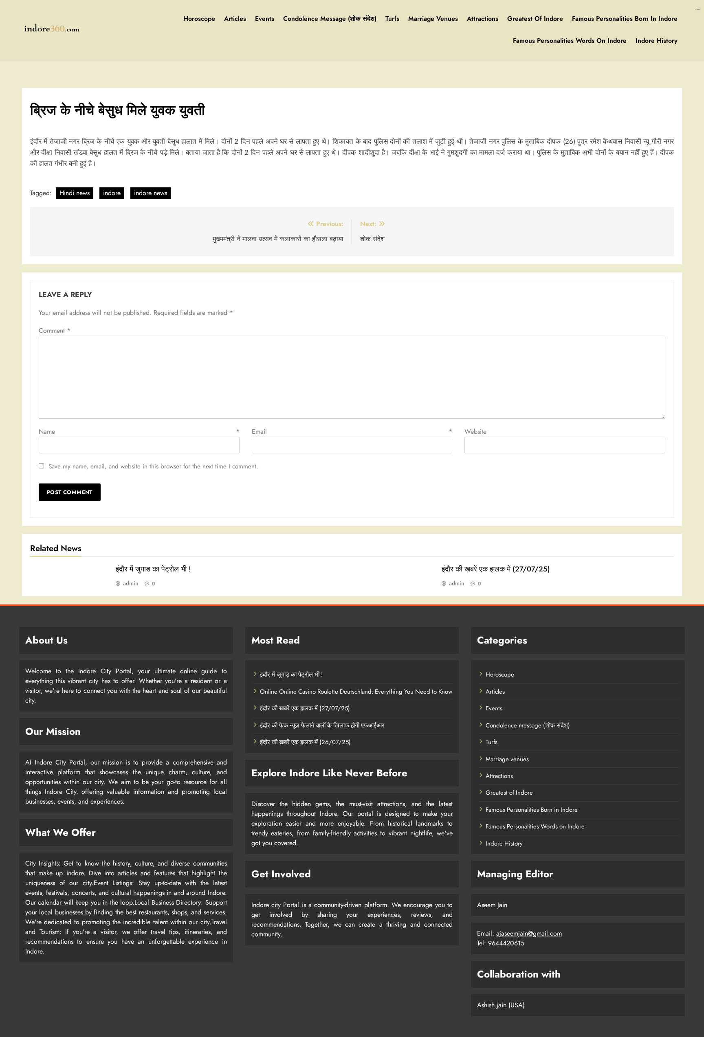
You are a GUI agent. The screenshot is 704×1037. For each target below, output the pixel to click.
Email (352, 431)
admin (131, 583)
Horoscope (199, 18)
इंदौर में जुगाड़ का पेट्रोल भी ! (153, 569)
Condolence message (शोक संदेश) (329, 18)
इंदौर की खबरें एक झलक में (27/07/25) (496, 569)
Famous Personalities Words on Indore (570, 40)
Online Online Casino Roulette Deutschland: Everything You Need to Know (356, 691)
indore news (150, 193)
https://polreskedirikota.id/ (697, 9)
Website (475, 431)
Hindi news (74, 193)
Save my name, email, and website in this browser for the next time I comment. (153, 466)
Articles (235, 18)
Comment (54, 330)
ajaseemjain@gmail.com (529, 933)
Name (139, 431)
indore (112, 193)
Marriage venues (433, 18)
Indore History (657, 40)
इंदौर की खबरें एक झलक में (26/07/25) (305, 742)
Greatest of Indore (535, 18)
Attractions (482, 18)
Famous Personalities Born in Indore (625, 18)
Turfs (392, 18)
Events (264, 18)
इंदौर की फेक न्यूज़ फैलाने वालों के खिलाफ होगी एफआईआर (322, 725)
